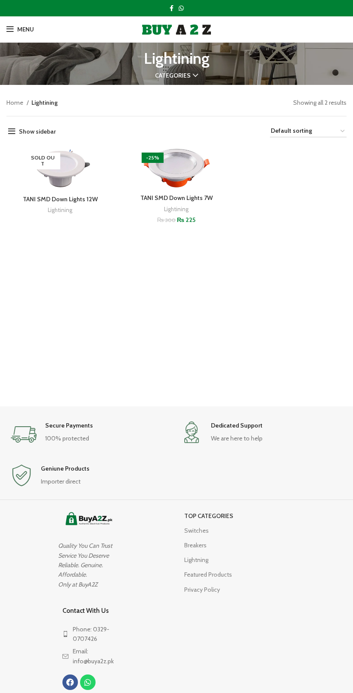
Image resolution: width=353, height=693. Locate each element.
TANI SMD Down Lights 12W (60, 199)
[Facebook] (70, 682)
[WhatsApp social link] (181, 8)
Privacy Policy (202, 589)
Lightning (196, 560)
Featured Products (208, 574)
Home (15, 102)
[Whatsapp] (88, 682)
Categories (173, 75)
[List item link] (91, 634)
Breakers (195, 545)
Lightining (60, 209)
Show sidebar (37, 131)
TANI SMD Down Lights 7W (176, 198)
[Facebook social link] (171, 8)
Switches (196, 530)
